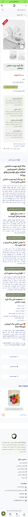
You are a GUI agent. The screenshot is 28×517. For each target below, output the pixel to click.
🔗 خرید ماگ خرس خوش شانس (16, 209)
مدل (23, 79)
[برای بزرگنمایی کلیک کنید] (22, 46)
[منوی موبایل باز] (26, 5)
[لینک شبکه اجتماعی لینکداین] (6, 149)
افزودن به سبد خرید (11, 87)
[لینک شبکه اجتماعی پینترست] (8, 149)
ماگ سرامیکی (20, 15)
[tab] (14, 160)
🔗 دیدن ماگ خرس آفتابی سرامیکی (15, 295)
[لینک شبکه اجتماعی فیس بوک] (12, 149)
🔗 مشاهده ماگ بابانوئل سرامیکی (16, 238)
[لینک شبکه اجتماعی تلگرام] (4, 149)
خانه (25, 15)
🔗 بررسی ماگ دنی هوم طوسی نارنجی (15, 269)
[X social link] (10, 149)
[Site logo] (14, 5)
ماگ (16, 186)
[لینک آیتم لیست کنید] (14, 463)
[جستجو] (2, 9)
